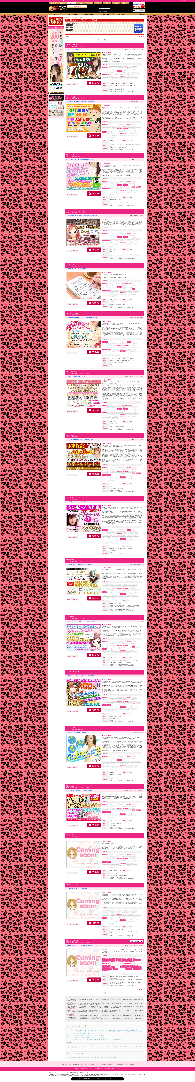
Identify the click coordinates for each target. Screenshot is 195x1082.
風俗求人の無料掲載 (186, 0)
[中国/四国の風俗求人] (116, 3)
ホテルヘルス (112, 197)
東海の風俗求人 (102, 1064)
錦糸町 (99, 1030)
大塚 (137, 1030)
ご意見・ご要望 (110, 1068)
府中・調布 (79, 1033)
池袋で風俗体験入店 (70, 1056)
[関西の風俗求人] (107, 3)
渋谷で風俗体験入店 (94, 1056)
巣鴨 (129, 1031)
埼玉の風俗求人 (109, 1063)
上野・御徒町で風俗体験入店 (100, 1057)
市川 (91, 1037)
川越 (90, 1039)
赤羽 (119, 1031)
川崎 (82, 1035)
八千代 (99, 1037)
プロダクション (113, 140)
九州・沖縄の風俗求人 (129, 1064)
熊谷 (104, 1039)
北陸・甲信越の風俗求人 (93, 1064)
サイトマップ (117, 1068)
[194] (56, 29)
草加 (117, 1039)
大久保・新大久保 (103, 1031)
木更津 (95, 1037)
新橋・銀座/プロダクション (136, 101)
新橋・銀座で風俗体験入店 (112, 1057)
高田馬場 (85, 1033)
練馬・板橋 (90, 1033)
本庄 (110, 1039)
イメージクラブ (113, 657)
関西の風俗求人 (110, 1064)
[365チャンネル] (138, 14)
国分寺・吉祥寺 (134, 1031)
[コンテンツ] (122, 14)
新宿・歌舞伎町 (79, 1030)
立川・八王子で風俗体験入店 (135, 1056)
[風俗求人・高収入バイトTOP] (53, 3)
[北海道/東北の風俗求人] (62, 3)
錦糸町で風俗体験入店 (114, 1056)
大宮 (80, 1039)
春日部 (100, 1039)
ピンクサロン (120, 1044)
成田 (88, 1037)
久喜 (107, 1039)
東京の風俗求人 (86, 1063)
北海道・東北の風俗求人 (66, 1064)
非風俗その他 (70, 1046)
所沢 (87, 1039)
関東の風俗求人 (84, 1064)
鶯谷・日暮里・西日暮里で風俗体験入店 (75, 1057)
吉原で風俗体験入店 (124, 1056)
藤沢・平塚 (86, 1035)
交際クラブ (76, 1046)
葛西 (75, 1033)
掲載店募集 (77, 1068)
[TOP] (57, 14)
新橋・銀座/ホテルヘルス (137, 159)
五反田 (85, 1030)
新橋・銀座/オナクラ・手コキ (136, 215)
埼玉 (85, 6)
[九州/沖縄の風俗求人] (125, 3)
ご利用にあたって (92, 1068)
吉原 (114, 1030)
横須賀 (102, 1035)
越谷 (83, 1039)
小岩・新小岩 (124, 1031)
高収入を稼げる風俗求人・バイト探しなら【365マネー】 (96, 1078)
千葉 (80, 6)
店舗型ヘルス (112, 772)
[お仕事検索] (73, 14)
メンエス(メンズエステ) (115, 358)
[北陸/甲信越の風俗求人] (89, 3)
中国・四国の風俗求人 (119, 1064)
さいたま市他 (95, 1039)
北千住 (140, 1031)
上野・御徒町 (132, 1030)
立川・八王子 (93, 1030)
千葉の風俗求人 (102, 1063)
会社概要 (104, 1068)
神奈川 (75, 6)
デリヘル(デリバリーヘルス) (115, 83)
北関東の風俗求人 (76, 1064)
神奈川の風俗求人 (93, 1063)
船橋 (79, 1037)
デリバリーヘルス (70, 1044)
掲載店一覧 (99, 1068)
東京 (71, 6)
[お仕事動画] (89, 14)
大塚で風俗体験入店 (89, 1057)
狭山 (120, 1039)
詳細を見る (95, 83)
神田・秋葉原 (119, 1030)
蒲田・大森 (93, 1031)
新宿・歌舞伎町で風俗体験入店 (82, 1056)
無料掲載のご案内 (84, 1068)
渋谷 (89, 1030)
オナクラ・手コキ (113, 249)
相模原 (95, 1035)
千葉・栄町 (75, 1037)
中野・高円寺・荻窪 (112, 1031)
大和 (99, 1035)
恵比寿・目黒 (83, 1031)
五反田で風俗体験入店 (103, 1056)
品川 (97, 1031)
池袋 (73, 1030)
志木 (114, 1039)
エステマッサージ (105, 1044)
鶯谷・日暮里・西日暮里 (107, 1030)
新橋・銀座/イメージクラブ (136, 621)
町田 (88, 1031)
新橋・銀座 (132, 83)
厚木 (91, 1035)
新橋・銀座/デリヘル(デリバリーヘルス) (134, 49)
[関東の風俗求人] (71, 3)
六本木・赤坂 (76, 1031)
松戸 (83, 1037)
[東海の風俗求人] (98, 3)
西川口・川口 (75, 1039)
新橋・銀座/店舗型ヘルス (137, 732)
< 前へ (99, 39)
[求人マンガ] (105, 14)
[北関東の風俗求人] (80, 3)
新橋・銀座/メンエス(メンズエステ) (135, 317)
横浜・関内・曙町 (76, 1035)
